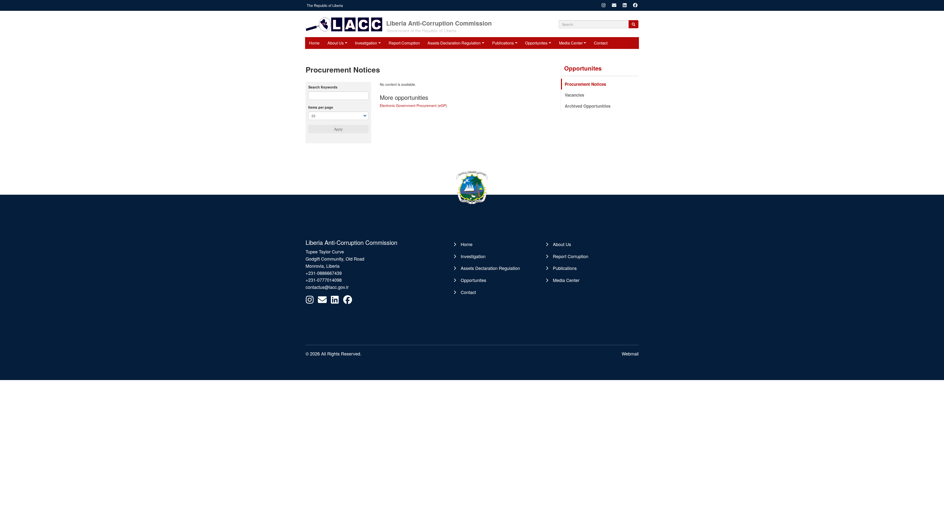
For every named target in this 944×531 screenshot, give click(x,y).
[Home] (345, 24)
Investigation (366, 43)
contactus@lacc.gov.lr (327, 287)
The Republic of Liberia (325, 5)
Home (314, 43)
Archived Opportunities (587, 106)
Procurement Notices (585, 84)
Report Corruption (404, 43)
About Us (335, 43)
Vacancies (574, 95)
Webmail (630, 353)
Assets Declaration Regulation (454, 43)
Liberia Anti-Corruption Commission (439, 23)
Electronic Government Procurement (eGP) (413, 105)
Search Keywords (323, 87)
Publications (503, 43)
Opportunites (536, 43)
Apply (338, 129)
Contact (600, 43)
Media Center (571, 43)
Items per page (320, 107)
